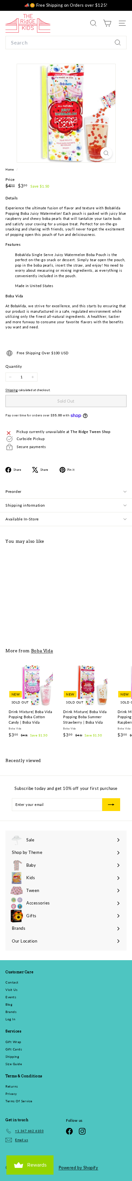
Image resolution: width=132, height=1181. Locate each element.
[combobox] (66, 42)
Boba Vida (42, 650)
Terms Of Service (18, 1101)
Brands (10, 1012)
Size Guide (13, 1064)
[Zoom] (106, 153)
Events (10, 997)
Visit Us (11, 990)
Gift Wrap (13, 1042)
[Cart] (107, 23)
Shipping (11, 390)
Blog (8, 1004)
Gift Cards (13, 1049)
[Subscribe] (111, 804)
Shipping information (25, 505)
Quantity (13, 366)
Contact (12, 982)
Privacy (11, 1094)
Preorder (13, 491)
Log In (10, 1019)
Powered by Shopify (78, 1167)
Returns (11, 1086)
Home (10, 169)
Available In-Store (22, 519)
